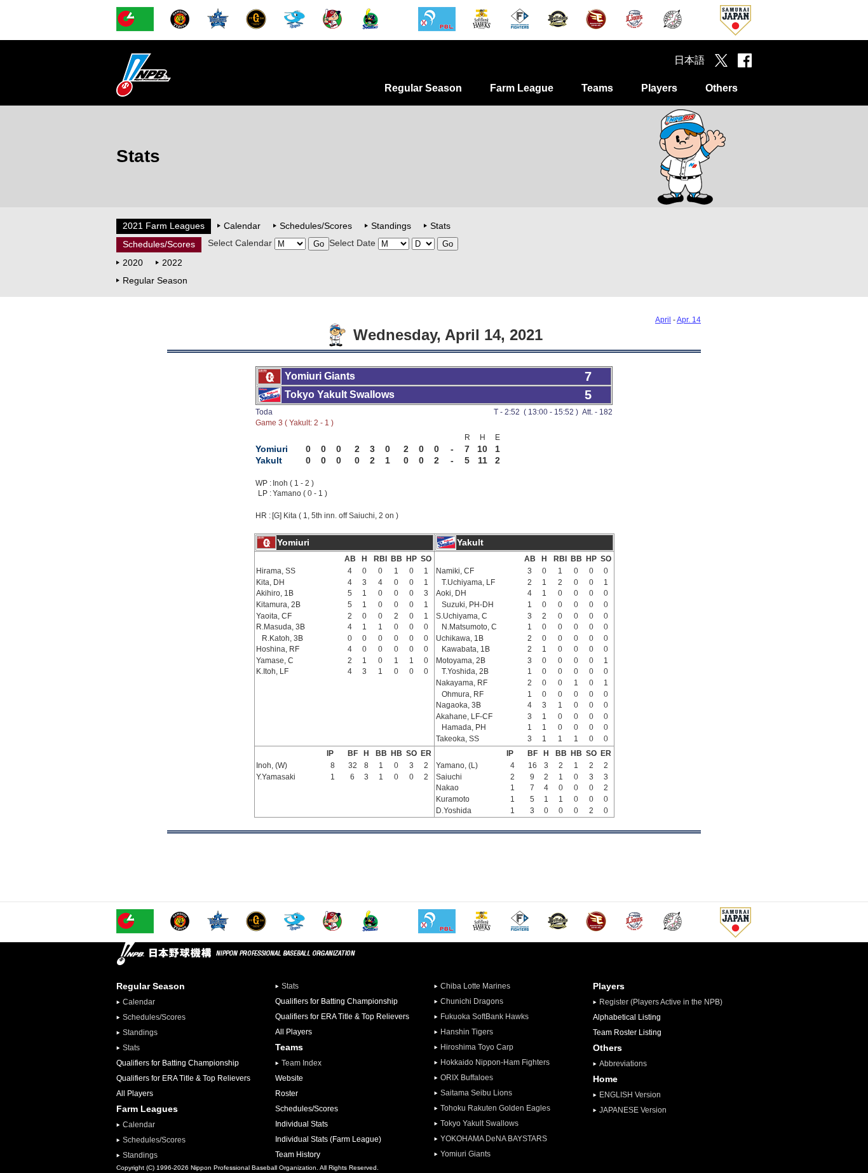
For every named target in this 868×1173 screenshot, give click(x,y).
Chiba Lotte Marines (475, 986)
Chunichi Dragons (471, 1001)
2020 (133, 262)
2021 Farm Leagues (164, 226)
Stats (440, 226)
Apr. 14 (689, 319)
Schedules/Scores (316, 226)
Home (605, 1079)
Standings (391, 226)
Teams (597, 88)
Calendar (242, 226)
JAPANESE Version (633, 1110)
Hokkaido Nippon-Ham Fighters (495, 1062)
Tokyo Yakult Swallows (479, 1123)
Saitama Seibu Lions (476, 1092)
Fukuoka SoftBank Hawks (484, 1016)
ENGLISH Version (630, 1094)
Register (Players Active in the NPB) (664, 1002)
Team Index (301, 1063)
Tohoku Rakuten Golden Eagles (495, 1108)
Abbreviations (623, 1063)
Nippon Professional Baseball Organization (175, 74)
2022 (172, 262)
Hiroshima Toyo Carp (476, 1047)
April (663, 319)
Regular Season (423, 88)
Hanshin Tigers (466, 1031)
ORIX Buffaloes (466, 1077)
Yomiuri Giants (465, 1153)
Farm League (521, 88)
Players (659, 88)
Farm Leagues (147, 1109)
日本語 (689, 60)
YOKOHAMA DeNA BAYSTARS (493, 1138)
